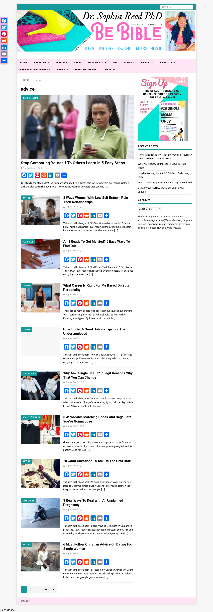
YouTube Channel (86, 69)
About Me (40, 62)
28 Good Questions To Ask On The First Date (97, 461)
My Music (110, 69)
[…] (106, 186)
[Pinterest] (4, 34)
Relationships (122, 62)
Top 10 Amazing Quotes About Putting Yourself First (165, 182)
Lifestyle (166, 62)
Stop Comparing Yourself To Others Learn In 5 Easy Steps (73, 163)
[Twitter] (4, 27)
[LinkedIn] (4, 47)
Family (61, 69)
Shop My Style (97, 62)
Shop (77, 62)
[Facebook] (4, 20)
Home (23, 62)
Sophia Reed (29, 168)
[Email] (4, 54)
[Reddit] (4, 40)
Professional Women (34, 69)
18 (46, 589)
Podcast (61, 62)
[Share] (4, 60)
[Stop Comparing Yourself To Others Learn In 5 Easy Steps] (77, 127)
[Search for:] (176, 6)
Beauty (146, 62)
